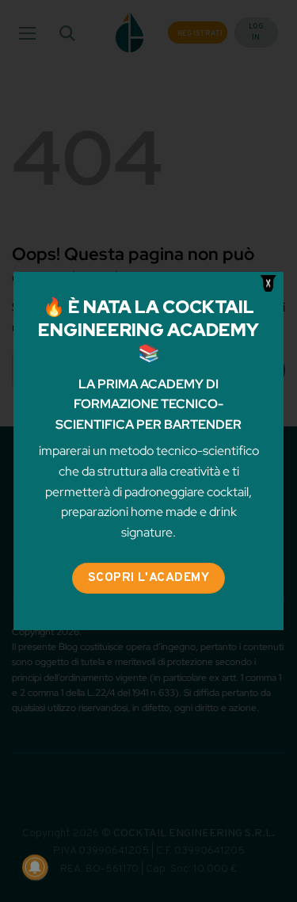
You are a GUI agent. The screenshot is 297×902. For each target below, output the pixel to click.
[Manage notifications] (35, 867)
